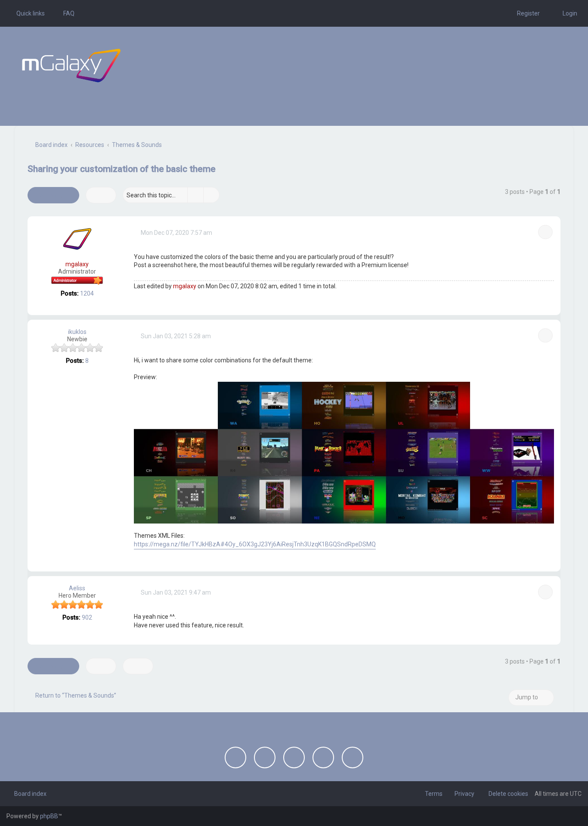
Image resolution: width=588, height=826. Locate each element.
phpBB (49, 816)
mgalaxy (77, 264)
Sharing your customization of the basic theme (122, 169)
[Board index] (71, 65)
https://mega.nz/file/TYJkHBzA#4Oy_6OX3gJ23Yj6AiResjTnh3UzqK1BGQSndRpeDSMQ (255, 544)
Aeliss (77, 588)
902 (87, 617)
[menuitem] (65, 13)
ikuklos (77, 331)
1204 (87, 293)
